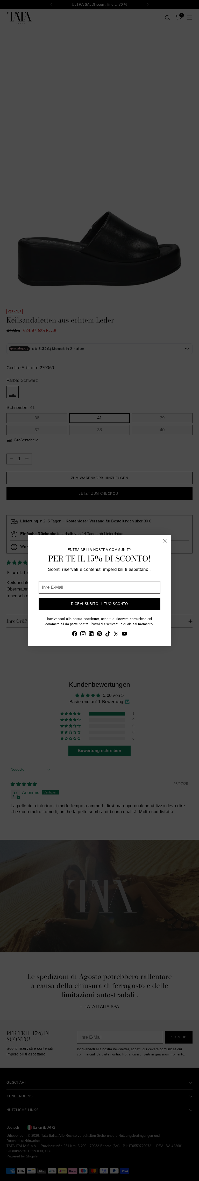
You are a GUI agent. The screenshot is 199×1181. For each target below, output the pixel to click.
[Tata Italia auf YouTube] (124, 635)
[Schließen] (165, 541)
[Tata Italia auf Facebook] (75, 635)
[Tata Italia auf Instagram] (83, 635)
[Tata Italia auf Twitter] (116, 635)
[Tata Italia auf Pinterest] (99, 635)
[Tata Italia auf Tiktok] (108, 635)
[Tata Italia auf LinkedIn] (91, 635)
